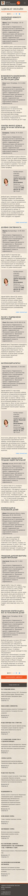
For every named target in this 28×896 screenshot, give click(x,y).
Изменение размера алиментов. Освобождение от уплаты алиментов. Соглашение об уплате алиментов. (13, 711)
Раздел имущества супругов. (11, 722)
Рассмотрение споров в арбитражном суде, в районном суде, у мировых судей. (12, 845)
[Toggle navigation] (25, 2)
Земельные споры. (7, 816)
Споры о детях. (6, 758)
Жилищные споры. (7, 829)
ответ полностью (21, 222)
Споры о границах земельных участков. (11, 819)
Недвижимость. (6, 791)
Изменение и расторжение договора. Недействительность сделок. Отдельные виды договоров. (13, 869)
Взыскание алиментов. (9, 706)
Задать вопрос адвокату (14, 677)
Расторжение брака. (8, 689)
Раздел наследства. (8, 773)
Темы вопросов (14, 685)
